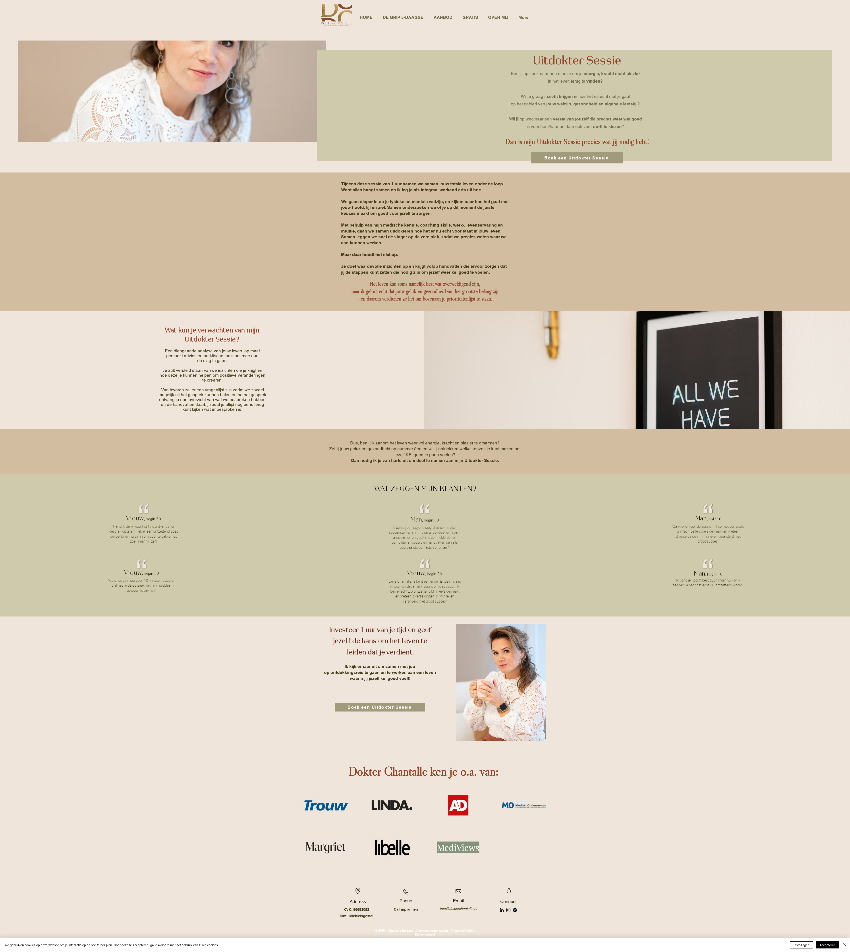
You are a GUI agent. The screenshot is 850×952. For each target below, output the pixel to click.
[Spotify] (515, 910)
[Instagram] (508, 910)
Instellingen (801, 945)
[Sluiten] (844, 944)
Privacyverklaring (462, 930)
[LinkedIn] (501, 910)
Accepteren (828, 945)
